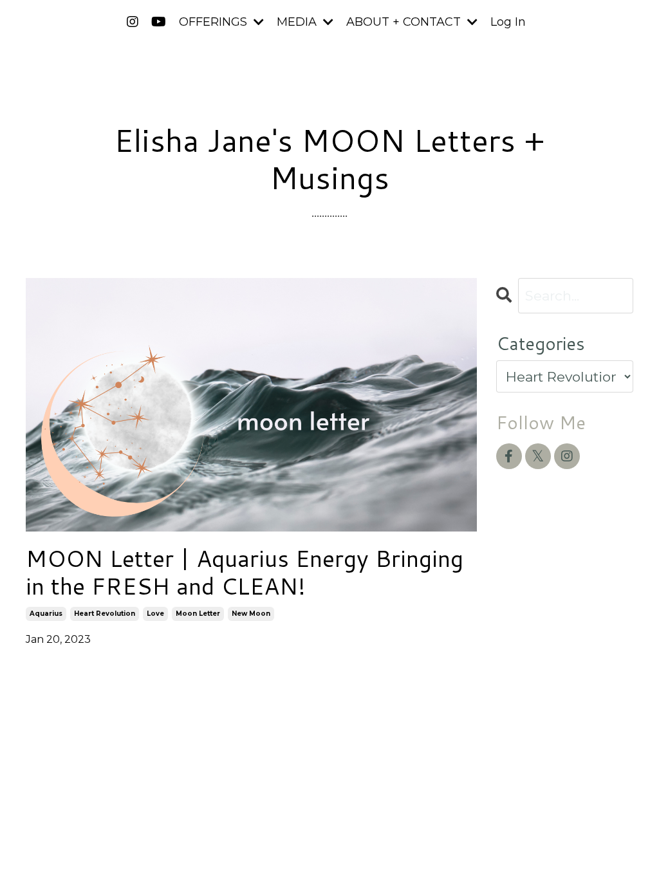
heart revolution (104, 613)
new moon (251, 613)
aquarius (46, 613)
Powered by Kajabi (591, 735)
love (155, 613)
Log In (508, 22)
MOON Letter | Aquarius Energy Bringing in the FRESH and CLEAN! (244, 572)
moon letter (198, 613)
